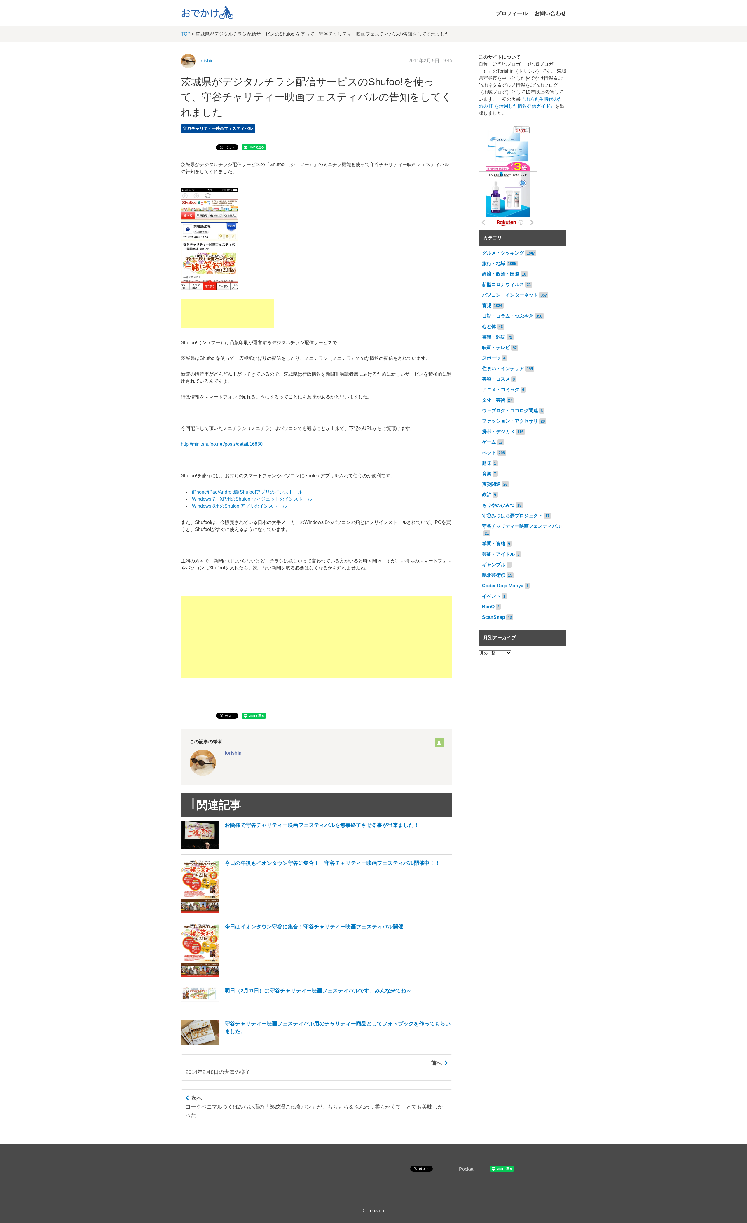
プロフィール (512, 13)
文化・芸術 (493, 400)
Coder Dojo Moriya (502, 585)
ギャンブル (493, 564)
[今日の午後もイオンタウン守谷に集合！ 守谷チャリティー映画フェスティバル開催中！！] (310, 911)
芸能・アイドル (498, 554)
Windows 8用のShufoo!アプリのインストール (239, 506)
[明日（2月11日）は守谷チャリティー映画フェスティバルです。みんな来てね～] (296, 1008)
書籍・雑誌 (493, 337)
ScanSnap (493, 617)
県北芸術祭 (493, 575)
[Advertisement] (227, 313)
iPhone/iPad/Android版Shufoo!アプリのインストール (247, 491)
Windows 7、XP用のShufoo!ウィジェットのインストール (252, 498)
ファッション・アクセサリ (510, 421)
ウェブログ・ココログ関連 (510, 410)
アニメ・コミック (500, 389)
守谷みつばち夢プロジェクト (512, 515)
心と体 (489, 326)
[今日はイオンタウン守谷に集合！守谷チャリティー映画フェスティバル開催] (292, 975)
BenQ (488, 606)
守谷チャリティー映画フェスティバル (218, 128)
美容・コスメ (496, 379)
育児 (486, 305)
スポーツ (491, 358)
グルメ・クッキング (503, 252)
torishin (206, 60)
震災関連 (491, 484)
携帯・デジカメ (498, 431)
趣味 (486, 463)
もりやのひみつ (498, 505)
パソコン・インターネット (510, 294)
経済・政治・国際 (500, 273)
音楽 (486, 473)
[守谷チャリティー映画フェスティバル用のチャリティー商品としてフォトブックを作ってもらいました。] (316, 1043)
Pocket (466, 1169)
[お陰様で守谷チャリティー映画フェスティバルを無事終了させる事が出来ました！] (300, 847)
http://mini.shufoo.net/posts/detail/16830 (222, 444)
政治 (486, 494)
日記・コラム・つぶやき (507, 315)
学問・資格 (493, 543)
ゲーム (489, 442)
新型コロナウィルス (503, 284)
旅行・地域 (493, 263)
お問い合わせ (550, 13)
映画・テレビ (496, 347)
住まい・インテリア (503, 368)
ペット (489, 452)
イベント (491, 596)
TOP (186, 34)
